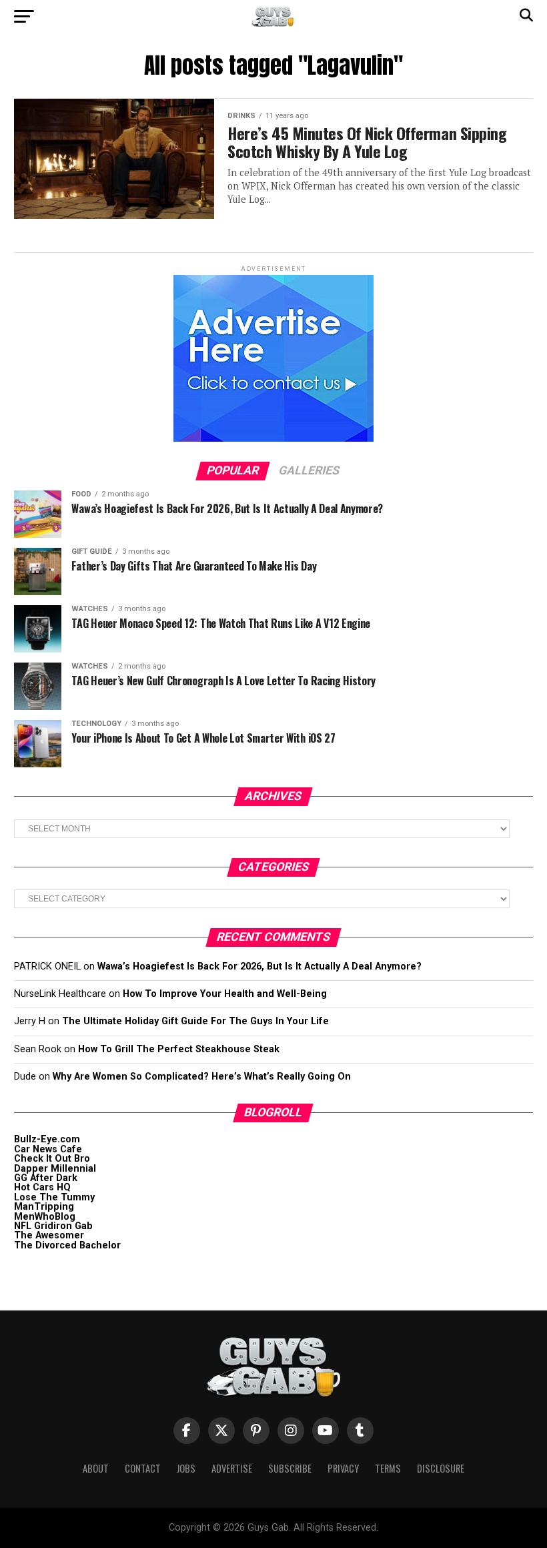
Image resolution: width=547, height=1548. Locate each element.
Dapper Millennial (55, 1168)
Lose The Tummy (54, 1197)
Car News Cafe (48, 1149)
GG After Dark (45, 1178)
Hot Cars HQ (42, 1187)
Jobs (186, 1468)
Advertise (231, 1468)
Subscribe (290, 1468)
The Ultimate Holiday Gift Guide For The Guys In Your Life (195, 1021)
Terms (388, 1468)
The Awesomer (49, 1235)
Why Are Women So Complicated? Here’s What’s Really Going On (202, 1076)
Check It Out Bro (52, 1158)
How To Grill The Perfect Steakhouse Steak (179, 1049)
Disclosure (440, 1468)
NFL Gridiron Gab (53, 1226)
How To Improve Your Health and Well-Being (225, 994)
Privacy (343, 1468)
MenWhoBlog (44, 1216)
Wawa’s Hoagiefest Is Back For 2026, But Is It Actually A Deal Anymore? (259, 966)
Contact (143, 1468)
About (96, 1468)
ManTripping (44, 1206)
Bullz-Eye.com (47, 1139)
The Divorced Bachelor (67, 1245)
